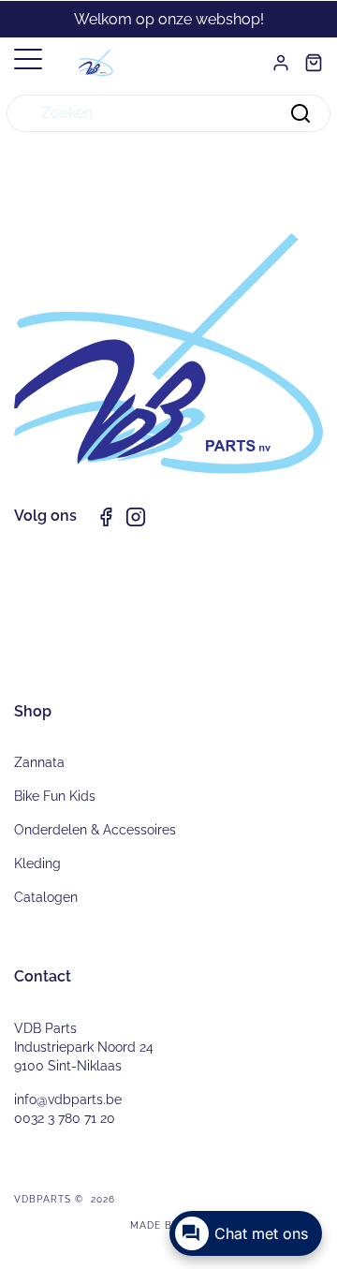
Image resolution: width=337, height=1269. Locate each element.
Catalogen (46, 897)
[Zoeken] (300, 113)
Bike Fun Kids (54, 796)
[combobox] (168, 113)
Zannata (39, 762)
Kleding (37, 863)
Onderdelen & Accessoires (95, 829)
